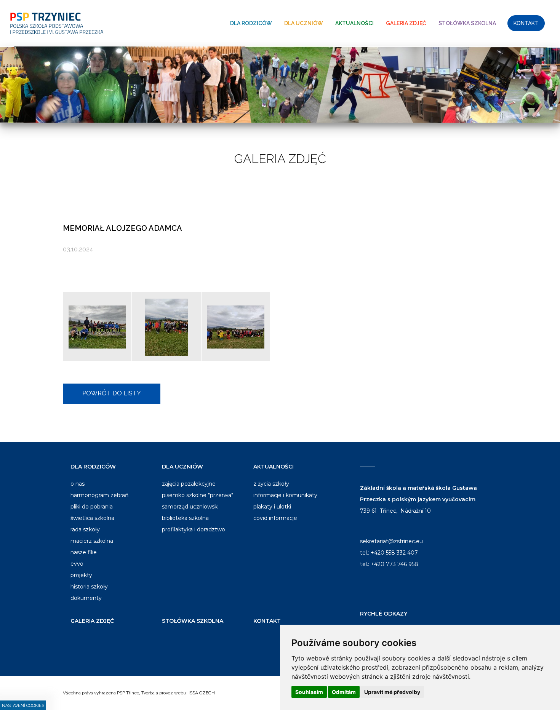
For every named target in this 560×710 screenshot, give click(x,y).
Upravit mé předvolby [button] (392, 692)
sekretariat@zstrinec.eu (391, 541)
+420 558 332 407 (394, 552)
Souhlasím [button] (309, 692)
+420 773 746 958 (394, 564)
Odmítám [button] (344, 692)
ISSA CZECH (202, 693)
